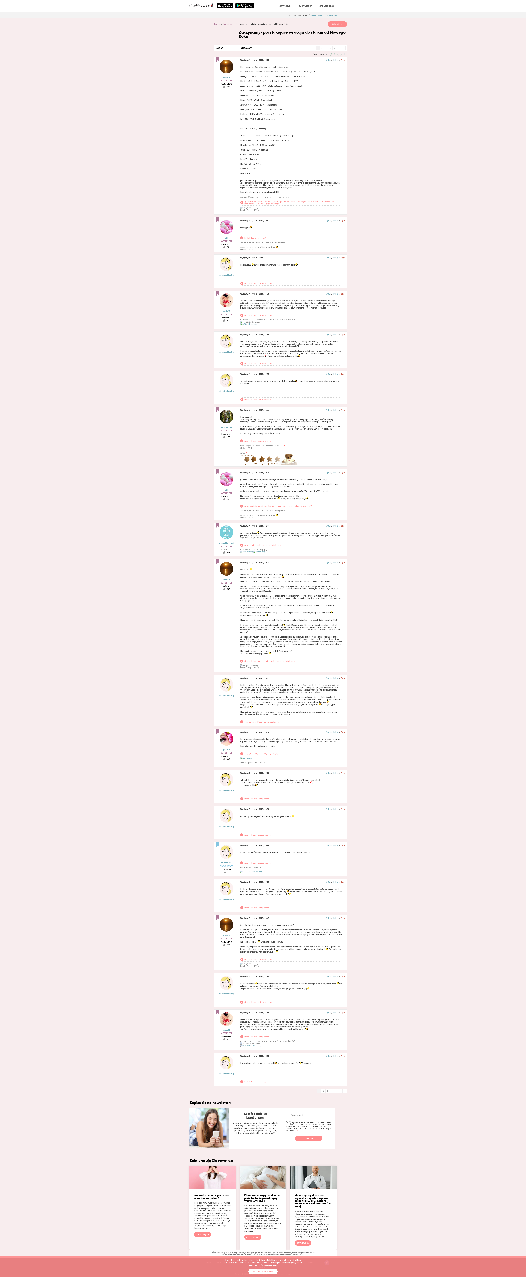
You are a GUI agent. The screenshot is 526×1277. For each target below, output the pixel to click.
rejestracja (317, 15)
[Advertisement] (199, 58)
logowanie (331, 15)
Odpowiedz (337, 24)
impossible (226, 863)
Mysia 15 (226, 311)
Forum (217, 24)
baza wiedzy (305, 6)
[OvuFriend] (201, 7)
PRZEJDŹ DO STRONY (263, 1271)
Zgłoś (343, 60)
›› (343, 48)
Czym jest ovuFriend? (298, 15)
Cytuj (328, 60)
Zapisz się (308, 1138)
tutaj (297, 1130)
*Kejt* (226, 238)
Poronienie (227, 24)
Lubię (335, 60)
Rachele (226, 77)
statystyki (285, 6)
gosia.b (226, 749)
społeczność (326, 6)
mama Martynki (226, 543)
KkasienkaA (226, 427)
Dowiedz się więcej (268, 1265)
